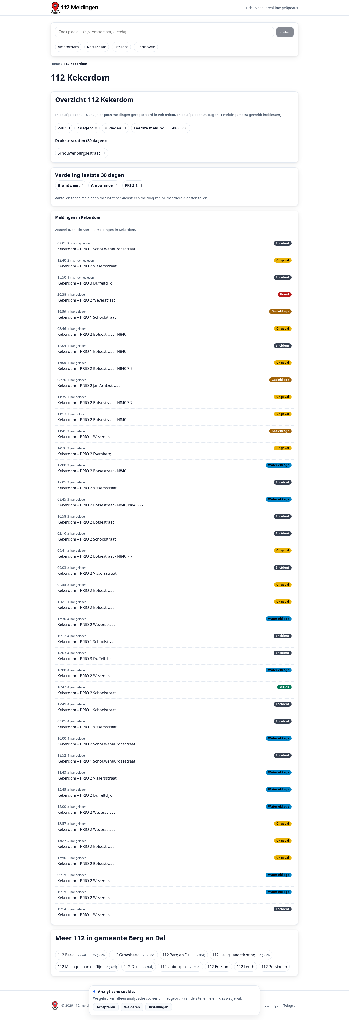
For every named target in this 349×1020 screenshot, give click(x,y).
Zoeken (285, 32)
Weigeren (132, 1007)
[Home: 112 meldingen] (74, 8)
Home (55, 63)
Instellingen (158, 1007)
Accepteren (106, 1007)
